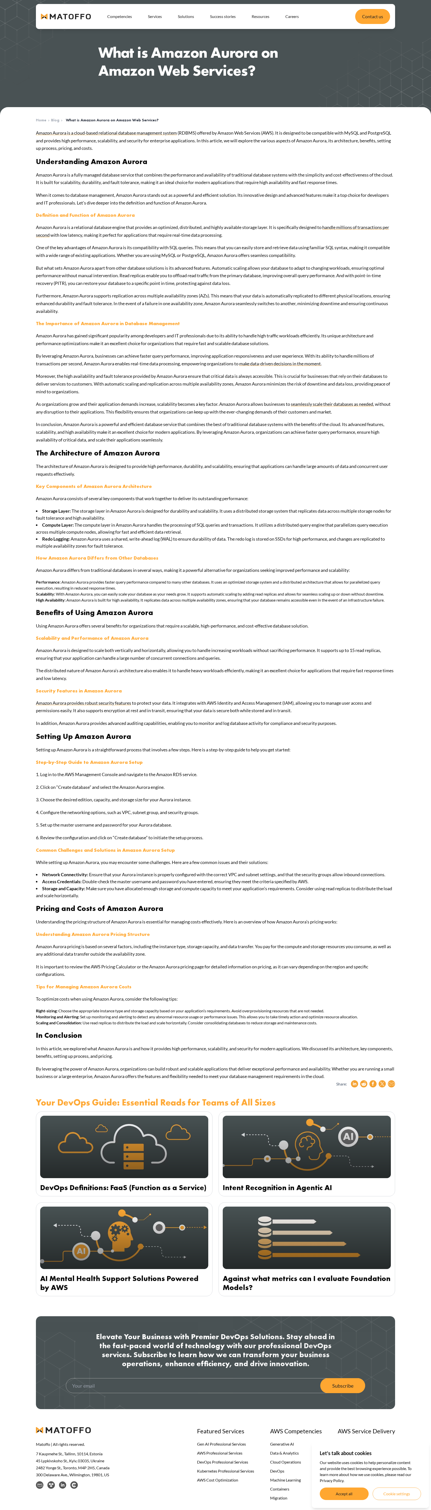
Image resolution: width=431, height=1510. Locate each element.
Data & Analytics (284, 1453)
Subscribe (342, 1386)
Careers (292, 16)
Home (41, 120)
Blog (55, 120)
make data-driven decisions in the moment (280, 363)
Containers (279, 1489)
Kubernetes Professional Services (225, 1471)
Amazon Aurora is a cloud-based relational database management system (106, 133)
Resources (260, 16)
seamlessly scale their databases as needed (332, 404)
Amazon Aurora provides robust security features (83, 703)
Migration (278, 1498)
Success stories (223, 16)
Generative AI (282, 1444)
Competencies (119, 16)
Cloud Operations (285, 1462)
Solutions (186, 16)
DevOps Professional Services (222, 1462)
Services (155, 16)
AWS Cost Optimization (217, 1480)
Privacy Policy (331, 1480)
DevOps (277, 1471)
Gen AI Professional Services (221, 1444)
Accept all (344, 1493)
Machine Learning (285, 1480)
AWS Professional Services (219, 1453)
